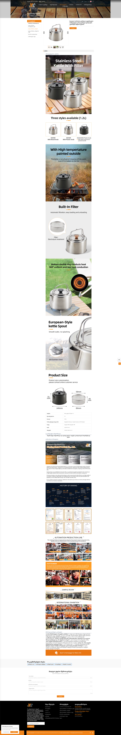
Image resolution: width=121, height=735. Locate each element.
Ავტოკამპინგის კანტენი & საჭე (33, 32)
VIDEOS (71, 4)
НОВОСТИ (78, 4)
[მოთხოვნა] (119, 363)
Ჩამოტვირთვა (88, 4)
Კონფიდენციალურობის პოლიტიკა (52, 718)
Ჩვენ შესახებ (53, 4)
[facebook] (84, 1)
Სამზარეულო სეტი (31, 36)
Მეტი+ (61, 718)
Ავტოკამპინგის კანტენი (33, 28)
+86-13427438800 (34, 1)
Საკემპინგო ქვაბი (38, 15)
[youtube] (85, 1)
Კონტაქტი (65, 6)
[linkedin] (82, 1)
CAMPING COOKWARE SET (33, 23)
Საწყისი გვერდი (43, 4)
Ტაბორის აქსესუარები (32, 34)
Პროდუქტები (63, 4)
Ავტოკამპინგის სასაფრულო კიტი (31, 26)
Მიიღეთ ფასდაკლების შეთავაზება (73, 28)
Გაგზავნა (60, 696)
